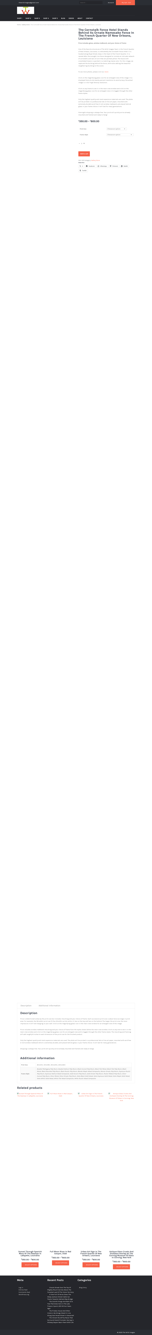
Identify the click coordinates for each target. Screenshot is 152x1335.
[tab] (26, 1005)
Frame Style (84, 135)
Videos (71, 18)
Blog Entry (83, 1287)
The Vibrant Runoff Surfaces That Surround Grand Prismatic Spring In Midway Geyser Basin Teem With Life (60, 1320)
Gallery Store (26, 24)
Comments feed (24, 1292)
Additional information (49, 1005)
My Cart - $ (126, 3)
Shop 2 (28, 18)
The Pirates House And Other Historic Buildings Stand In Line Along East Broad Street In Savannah (60, 1313)
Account (111, 3)
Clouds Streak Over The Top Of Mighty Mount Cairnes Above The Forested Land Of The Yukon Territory (60, 1290)
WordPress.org (24, 1294)
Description (26, 1005)
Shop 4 (46, 18)
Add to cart (84, 154)
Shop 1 (19, 18)
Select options (31, 1265)
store (106, 72)
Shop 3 (37, 18)
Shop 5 (55, 18)
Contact (89, 18)
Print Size (83, 129)
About (79, 18)
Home (19, 24)
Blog (63, 18)
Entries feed (23, 1290)
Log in (21, 1287)
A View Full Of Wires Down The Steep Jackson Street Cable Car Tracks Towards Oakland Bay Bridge (60, 1297)
